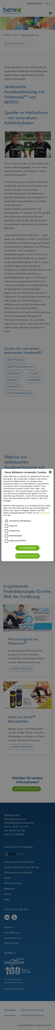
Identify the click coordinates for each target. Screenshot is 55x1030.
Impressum (44, 513)
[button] (27, 556)
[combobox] (50, 472)
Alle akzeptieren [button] (27, 548)
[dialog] (27, 515)
